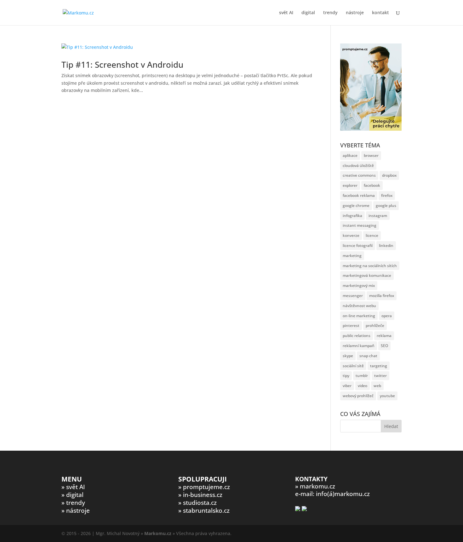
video (362, 385)
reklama (384, 335)
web (377, 385)
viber (347, 385)
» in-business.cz (200, 495)
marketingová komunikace (367, 275)
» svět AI (73, 487)
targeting (378, 365)
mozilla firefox (381, 295)
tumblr (362, 375)
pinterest (351, 325)
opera (386, 315)
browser (371, 155)
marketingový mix (359, 285)
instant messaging (359, 225)
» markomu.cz (315, 486)
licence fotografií (358, 245)
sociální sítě (353, 365)
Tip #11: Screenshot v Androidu (122, 64)
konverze (351, 235)
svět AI (286, 12)
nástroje (355, 12)
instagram (378, 215)
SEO (384, 345)
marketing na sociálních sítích (370, 265)
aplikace (350, 155)
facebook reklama (359, 195)
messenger (353, 295)
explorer (350, 185)
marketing (352, 255)
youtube (387, 395)
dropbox (389, 175)
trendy (330, 12)
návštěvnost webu (359, 305)
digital (308, 12)
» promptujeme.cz (204, 487)
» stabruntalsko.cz (204, 510)
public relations (356, 335)
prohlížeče (375, 325)
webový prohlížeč (358, 395)
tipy (346, 375)
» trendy (73, 503)
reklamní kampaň (358, 345)
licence (372, 235)
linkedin (386, 245)
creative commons (359, 175)
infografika (352, 215)
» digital (72, 495)
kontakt (380, 12)
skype (348, 355)
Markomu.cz (157, 533)
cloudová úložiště (358, 165)
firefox (386, 195)
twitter (380, 375)
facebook (372, 185)
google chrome (356, 205)
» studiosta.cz (197, 503)
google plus (386, 205)
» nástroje (75, 510)
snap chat (368, 355)
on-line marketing (359, 315)
